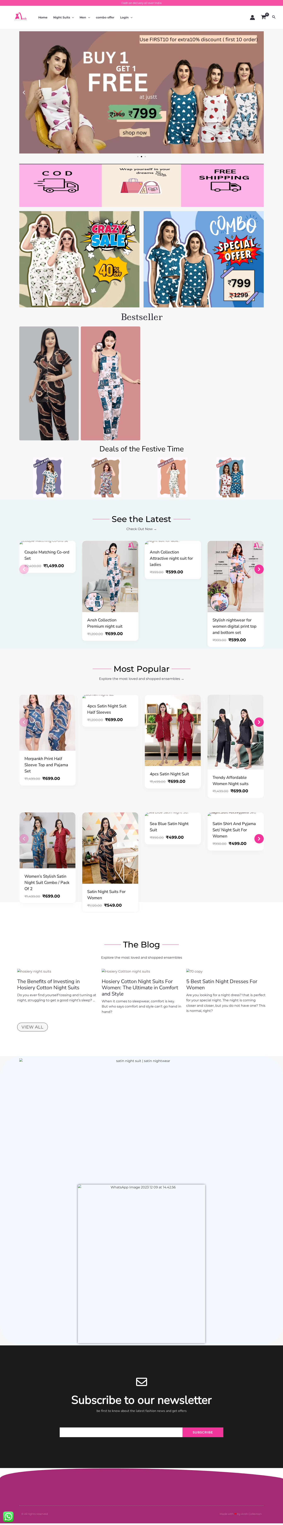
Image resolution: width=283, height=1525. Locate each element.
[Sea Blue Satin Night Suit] (173, 814)
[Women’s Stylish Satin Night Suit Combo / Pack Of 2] (47, 840)
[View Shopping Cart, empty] (263, 17)
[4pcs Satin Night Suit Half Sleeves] (110, 696)
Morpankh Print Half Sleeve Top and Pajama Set (46, 765)
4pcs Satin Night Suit (169, 774)
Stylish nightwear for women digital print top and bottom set (234, 626)
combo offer (105, 17)
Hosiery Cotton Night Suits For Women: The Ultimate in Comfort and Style (140, 987)
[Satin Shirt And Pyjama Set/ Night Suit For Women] (236, 814)
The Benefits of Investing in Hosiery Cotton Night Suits (48, 984)
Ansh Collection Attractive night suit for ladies (171, 558)
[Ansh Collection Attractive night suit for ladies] (173, 542)
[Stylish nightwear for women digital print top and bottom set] (236, 576)
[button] (24, 92)
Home (42, 17)
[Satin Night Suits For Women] (110, 848)
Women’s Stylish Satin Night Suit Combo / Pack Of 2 (46, 883)
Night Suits (61, 17)
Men (83, 17)
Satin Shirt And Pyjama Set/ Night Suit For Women (234, 830)
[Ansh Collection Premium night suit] (110, 576)
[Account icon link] (252, 17)
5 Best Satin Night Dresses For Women (221, 984)
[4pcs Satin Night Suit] (173, 730)
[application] (72, 17)
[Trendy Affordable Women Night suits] (236, 732)
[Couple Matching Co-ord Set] (47, 542)
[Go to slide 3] (145, 156)
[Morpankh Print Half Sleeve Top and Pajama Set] (47, 723)
